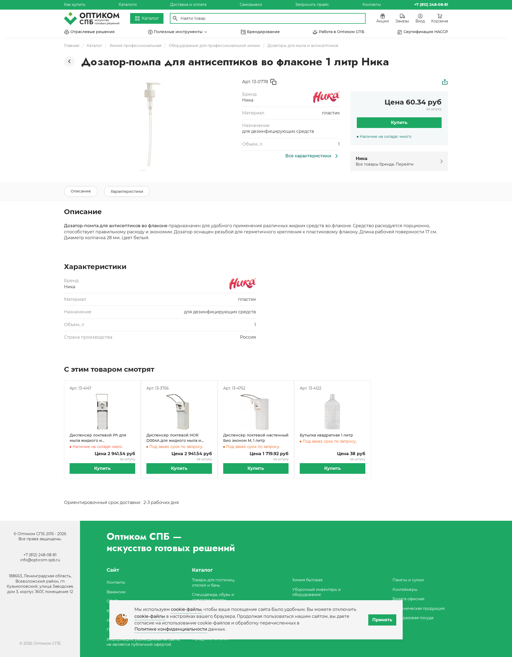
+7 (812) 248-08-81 (40, 554)
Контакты (371, 4)
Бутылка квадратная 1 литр (326, 435)
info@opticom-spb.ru (40, 560)
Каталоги (128, 4)
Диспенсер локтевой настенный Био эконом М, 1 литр (256, 438)
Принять (382, 619)
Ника (247, 100)
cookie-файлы (186, 609)
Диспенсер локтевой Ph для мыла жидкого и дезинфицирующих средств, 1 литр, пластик (99, 438)
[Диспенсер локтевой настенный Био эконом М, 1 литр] (256, 412)
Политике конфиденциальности (170, 629)
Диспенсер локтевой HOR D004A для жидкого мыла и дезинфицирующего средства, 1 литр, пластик (178, 438)
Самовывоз (251, 4)
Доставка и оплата (188, 4)
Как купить (74, 4)
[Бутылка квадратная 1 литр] (332, 412)
